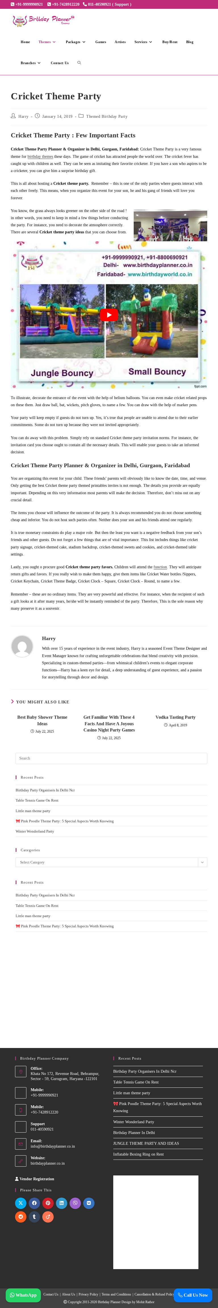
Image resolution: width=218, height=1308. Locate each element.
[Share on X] (20, 1203)
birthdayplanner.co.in (48, 1163)
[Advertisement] (111, 982)
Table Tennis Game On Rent (37, 800)
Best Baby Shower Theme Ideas (42, 720)
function (160, 567)
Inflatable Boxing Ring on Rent (138, 1154)
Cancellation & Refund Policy (155, 1294)
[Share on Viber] (75, 1203)
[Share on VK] (89, 1203)
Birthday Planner (109, 1302)
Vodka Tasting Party (176, 717)
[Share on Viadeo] (48, 1217)
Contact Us (50, 1294)
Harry (23, 116)
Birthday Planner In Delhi (134, 1133)
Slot (59, 1179)
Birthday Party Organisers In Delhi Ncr (45, 790)
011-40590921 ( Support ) (109, 4)
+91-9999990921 (29, 4)
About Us (68, 1294)
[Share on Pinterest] (48, 1203)
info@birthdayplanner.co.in (53, 1146)
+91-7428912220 (65, 4)
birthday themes (40, 156)
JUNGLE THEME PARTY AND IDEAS (146, 1143)
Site (66, 1179)
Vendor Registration (37, 1179)
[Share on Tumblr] (34, 1217)
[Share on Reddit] (20, 1217)
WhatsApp (25, 1295)
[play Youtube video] (109, 314)
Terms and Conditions (116, 1294)
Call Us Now (195, 1295)
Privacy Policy (88, 1294)
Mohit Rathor (145, 1302)
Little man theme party (33, 811)
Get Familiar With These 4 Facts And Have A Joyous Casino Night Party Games (109, 723)
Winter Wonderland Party (35, 831)
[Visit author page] (22, 646)
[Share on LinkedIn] (61, 1203)
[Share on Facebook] (34, 1203)
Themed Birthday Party (107, 116)
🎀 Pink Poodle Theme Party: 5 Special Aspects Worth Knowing (65, 821)
